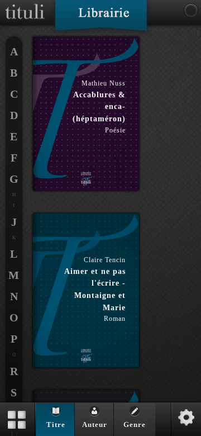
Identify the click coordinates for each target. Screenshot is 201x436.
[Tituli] (25, 4)
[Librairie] (100, 19)
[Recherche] (191, 10)
